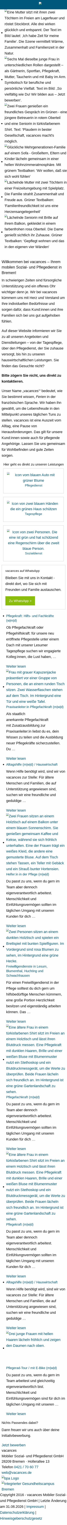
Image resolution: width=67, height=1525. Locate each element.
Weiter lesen (16, 666)
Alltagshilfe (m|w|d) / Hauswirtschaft (32, 764)
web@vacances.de (17, 1473)
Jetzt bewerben (14, 1445)
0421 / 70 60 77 (26, 1467)
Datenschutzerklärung (17, 1512)
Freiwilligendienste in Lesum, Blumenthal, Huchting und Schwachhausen (26, 971)
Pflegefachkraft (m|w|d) (23, 1097)
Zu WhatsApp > (20, 601)
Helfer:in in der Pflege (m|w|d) (27, 874)
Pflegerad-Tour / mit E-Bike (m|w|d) (31, 1368)
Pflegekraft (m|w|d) (20, 1224)
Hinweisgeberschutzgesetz (21, 1518)
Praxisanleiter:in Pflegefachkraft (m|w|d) (35, 707)
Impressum (35, 1507)
